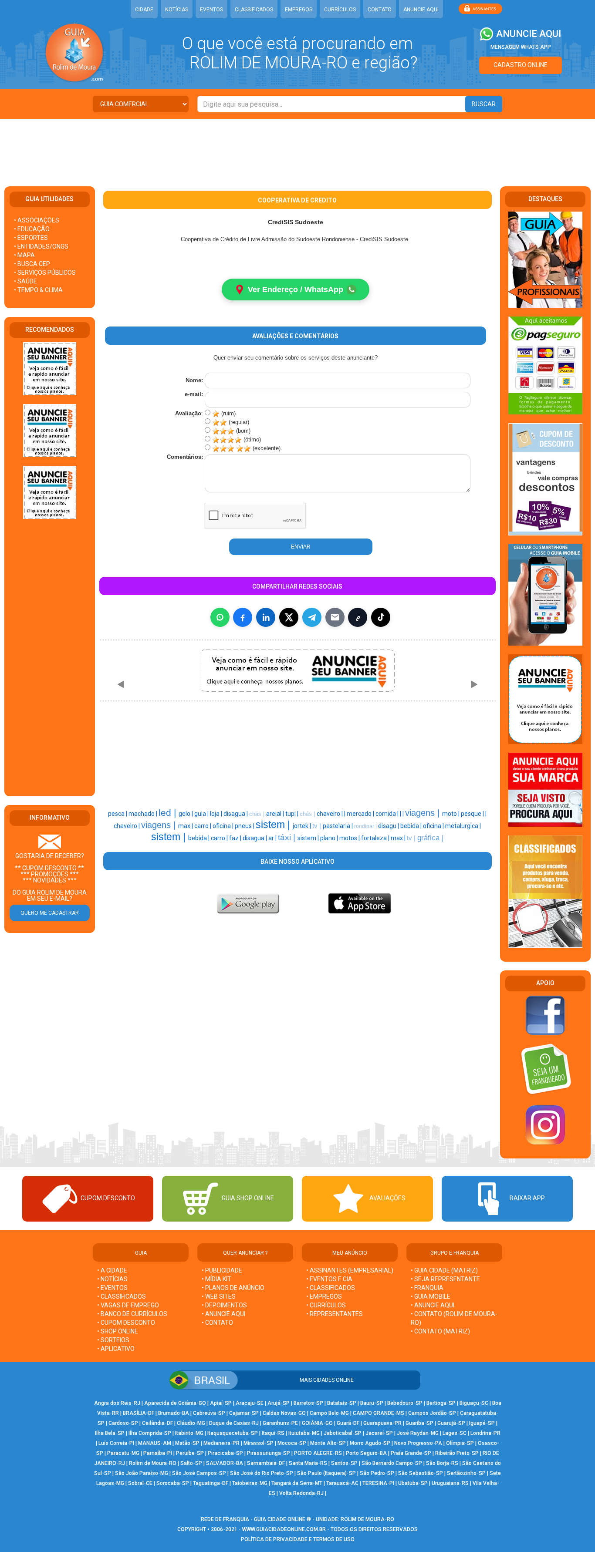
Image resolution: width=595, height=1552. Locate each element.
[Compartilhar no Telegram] (311, 617)
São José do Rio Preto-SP (261, 1473)
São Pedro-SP (377, 1473)
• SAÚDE (25, 281)
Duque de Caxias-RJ (234, 1423)
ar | (273, 838)
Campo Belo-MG (329, 1413)
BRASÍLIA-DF (138, 1413)
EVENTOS (211, 10)
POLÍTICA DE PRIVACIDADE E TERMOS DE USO (298, 1539)
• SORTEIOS (113, 1340)
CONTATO (380, 10)
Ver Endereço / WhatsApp (295, 289)
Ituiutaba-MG (304, 1433)
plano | (329, 838)
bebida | (411, 825)
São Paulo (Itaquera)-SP (326, 1473)
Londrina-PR (485, 1433)
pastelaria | (338, 825)
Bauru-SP (371, 1403)
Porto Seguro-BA (366, 1453)
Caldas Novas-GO (284, 1413)
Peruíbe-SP (190, 1453)
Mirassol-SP (258, 1443)
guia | (202, 813)
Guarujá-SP (451, 1423)
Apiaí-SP (221, 1403)
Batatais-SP (341, 1403)
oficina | (224, 825)
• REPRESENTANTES (334, 1313)
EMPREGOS (298, 10)
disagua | (236, 813)
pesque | (473, 813)
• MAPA (24, 255)
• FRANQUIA (428, 1287)
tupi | (292, 813)
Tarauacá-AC (342, 1483)
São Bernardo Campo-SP (392, 1463)
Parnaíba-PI (157, 1453)
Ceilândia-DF (157, 1423)
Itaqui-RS (273, 1433)
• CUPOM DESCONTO (126, 1322)
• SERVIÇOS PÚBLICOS (45, 272)
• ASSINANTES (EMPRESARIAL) (349, 1270)
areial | (275, 813)
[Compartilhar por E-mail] (335, 617)
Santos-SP (344, 1463)
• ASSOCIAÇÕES (36, 220)
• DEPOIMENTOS (224, 1305)
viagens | (423, 813)
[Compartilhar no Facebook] (242, 617)
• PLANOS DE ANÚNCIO (233, 1287)
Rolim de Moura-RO (152, 1463)
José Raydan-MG (418, 1433)
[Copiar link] (357, 617)
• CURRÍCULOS (326, 1305)
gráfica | (430, 837)
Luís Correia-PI (116, 1443)
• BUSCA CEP (32, 263)
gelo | (186, 813)
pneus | (245, 825)
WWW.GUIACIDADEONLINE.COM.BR (284, 1529)
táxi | (288, 837)
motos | (350, 838)
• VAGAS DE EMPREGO (128, 1305)
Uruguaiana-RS (450, 1483)
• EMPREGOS (324, 1296)
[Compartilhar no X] (288, 617)
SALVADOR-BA (224, 1463)
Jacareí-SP (379, 1433)
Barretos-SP (308, 1403)
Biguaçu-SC (474, 1403)
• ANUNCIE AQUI (223, 1313)
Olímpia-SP (460, 1443)
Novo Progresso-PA (418, 1443)
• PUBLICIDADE (222, 1270)
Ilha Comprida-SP (149, 1433)
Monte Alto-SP (328, 1443)
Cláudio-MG (191, 1423)
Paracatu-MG (123, 1453)
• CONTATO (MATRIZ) (440, 1331)
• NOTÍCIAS (112, 1279)
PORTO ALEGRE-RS (318, 1453)
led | (169, 813)
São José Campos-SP (199, 1473)
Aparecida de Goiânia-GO (175, 1403)
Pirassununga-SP (268, 1453)
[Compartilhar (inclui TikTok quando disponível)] (380, 617)
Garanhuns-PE (280, 1423)
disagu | (389, 825)
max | (186, 825)
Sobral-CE (140, 1483)
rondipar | (366, 826)
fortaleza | (376, 838)
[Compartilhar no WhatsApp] (220, 617)
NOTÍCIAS (176, 10)
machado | (143, 813)
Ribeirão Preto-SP (457, 1453)
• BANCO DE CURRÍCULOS (132, 1313)
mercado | (361, 813)
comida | (387, 813)
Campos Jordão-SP (432, 1413)
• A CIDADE (112, 1270)
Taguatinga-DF (210, 1483)
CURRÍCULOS (340, 10)
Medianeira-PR (221, 1443)
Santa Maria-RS (308, 1463)
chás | (257, 814)
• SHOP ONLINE (117, 1331)
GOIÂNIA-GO (317, 1423)
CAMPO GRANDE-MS (378, 1413)
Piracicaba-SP (225, 1453)
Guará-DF (348, 1423)
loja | (216, 813)
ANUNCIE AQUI (421, 10)
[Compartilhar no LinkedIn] (265, 617)
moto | (451, 813)
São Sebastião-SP (420, 1473)
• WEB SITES (219, 1296)
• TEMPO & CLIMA (38, 289)
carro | (203, 825)
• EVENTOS (112, 1287)
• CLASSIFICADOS (121, 1296)
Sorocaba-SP (172, 1483)
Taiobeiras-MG (249, 1483)
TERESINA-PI (378, 1483)
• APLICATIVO (116, 1348)
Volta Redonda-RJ (301, 1493)
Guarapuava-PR (382, 1423)
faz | (236, 838)
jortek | (302, 825)
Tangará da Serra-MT (296, 1483)
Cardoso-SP (123, 1423)
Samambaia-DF (266, 1463)
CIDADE (144, 10)
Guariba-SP (419, 1423)
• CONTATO (217, 1322)
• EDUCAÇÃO (32, 229)
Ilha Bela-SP (110, 1433)
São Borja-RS (442, 1463)
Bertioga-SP (441, 1403)
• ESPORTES (31, 237)
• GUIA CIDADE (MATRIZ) (444, 1270)
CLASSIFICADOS (254, 10)
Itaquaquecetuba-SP (232, 1433)
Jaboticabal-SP (343, 1433)
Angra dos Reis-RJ (117, 1403)
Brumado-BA (173, 1413)
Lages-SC (455, 1433)
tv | (317, 825)
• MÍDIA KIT (216, 1279)
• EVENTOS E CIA (329, 1279)
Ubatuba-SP (413, 1483)
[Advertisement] (297, 147)
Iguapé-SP (482, 1423)
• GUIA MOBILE (430, 1296)
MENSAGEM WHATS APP (520, 47)
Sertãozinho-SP (466, 1473)
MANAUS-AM (154, 1443)
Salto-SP (191, 1463)
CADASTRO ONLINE (521, 64)
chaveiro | (330, 813)
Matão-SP (187, 1443)
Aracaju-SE (250, 1403)
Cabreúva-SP (209, 1413)
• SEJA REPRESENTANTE (446, 1279)
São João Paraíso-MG (141, 1473)
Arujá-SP (278, 1403)
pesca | (118, 813)
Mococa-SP (291, 1443)
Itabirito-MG (189, 1433)
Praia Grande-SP (411, 1453)
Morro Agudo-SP (370, 1443)
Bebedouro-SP (405, 1403)
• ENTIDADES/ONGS (41, 246)
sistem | (274, 824)
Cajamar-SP (244, 1413)
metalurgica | (463, 825)
